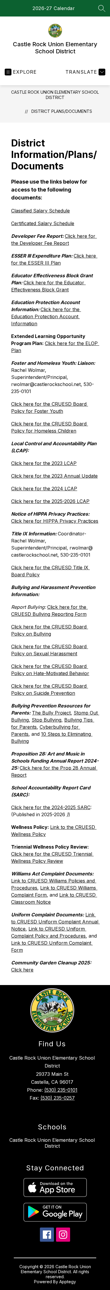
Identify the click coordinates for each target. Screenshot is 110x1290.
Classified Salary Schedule (40, 211)
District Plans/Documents (61, 111)
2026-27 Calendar (54, 8)
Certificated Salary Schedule (42, 223)
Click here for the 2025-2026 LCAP (50, 501)
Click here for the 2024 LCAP (44, 488)
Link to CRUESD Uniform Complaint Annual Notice (55, 922)
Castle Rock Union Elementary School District (55, 95)
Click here (22, 970)
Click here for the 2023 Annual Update (54, 476)
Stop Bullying (46, 720)
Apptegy (67, 1281)
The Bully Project (51, 713)
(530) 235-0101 (60, 1090)
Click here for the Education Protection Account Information (46, 316)
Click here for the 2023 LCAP (44, 463)
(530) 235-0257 (57, 1098)
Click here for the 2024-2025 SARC (50, 807)
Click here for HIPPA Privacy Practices (54, 521)
